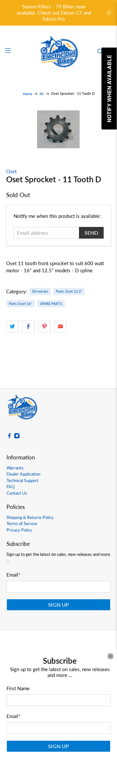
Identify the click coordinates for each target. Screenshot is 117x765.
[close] (110, 656)
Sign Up (58, 746)
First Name (18, 688)
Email (13, 716)
